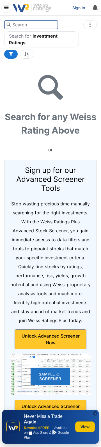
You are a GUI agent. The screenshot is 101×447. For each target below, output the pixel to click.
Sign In (78, 7)
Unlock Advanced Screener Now (51, 339)
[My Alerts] (95, 8)
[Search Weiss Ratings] (8, 24)
